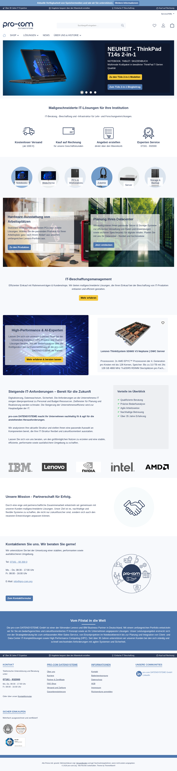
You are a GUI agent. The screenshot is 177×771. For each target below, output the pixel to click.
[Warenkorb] (171, 25)
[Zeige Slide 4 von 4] (95, 92)
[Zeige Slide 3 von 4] (91, 92)
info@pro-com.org (23, 581)
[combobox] (88, 25)
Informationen (101, 664)
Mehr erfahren (88, 298)
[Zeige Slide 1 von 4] (82, 92)
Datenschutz (96, 679)
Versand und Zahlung (56, 687)
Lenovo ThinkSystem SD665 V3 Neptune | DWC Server (133, 351)
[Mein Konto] (163, 25)
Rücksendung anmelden (102, 691)
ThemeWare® (110, 766)
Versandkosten (81, 763)
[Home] (5, 35)
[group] (88, 68)
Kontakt (94, 671)
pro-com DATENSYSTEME (62, 664)
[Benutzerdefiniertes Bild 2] (15, 742)
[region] (88, 68)
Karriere (50, 675)
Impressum (96, 687)
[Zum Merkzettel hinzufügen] (163, 323)
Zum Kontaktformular (19, 598)
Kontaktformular (25, 696)
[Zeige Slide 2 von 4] (86, 92)
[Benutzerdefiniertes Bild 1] (21, 729)
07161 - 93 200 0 (18, 562)
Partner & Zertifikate (56, 679)
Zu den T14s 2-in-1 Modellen (124, 77)
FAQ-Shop (51, 683)
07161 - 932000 (11, 679)
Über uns (51, 671)
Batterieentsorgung (99, 675)
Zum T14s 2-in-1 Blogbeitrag (124, 87)
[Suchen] (122, 25)
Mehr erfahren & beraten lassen (44, 359)
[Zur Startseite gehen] (18, 25)
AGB (93, 683)
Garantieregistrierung (56, 691)
